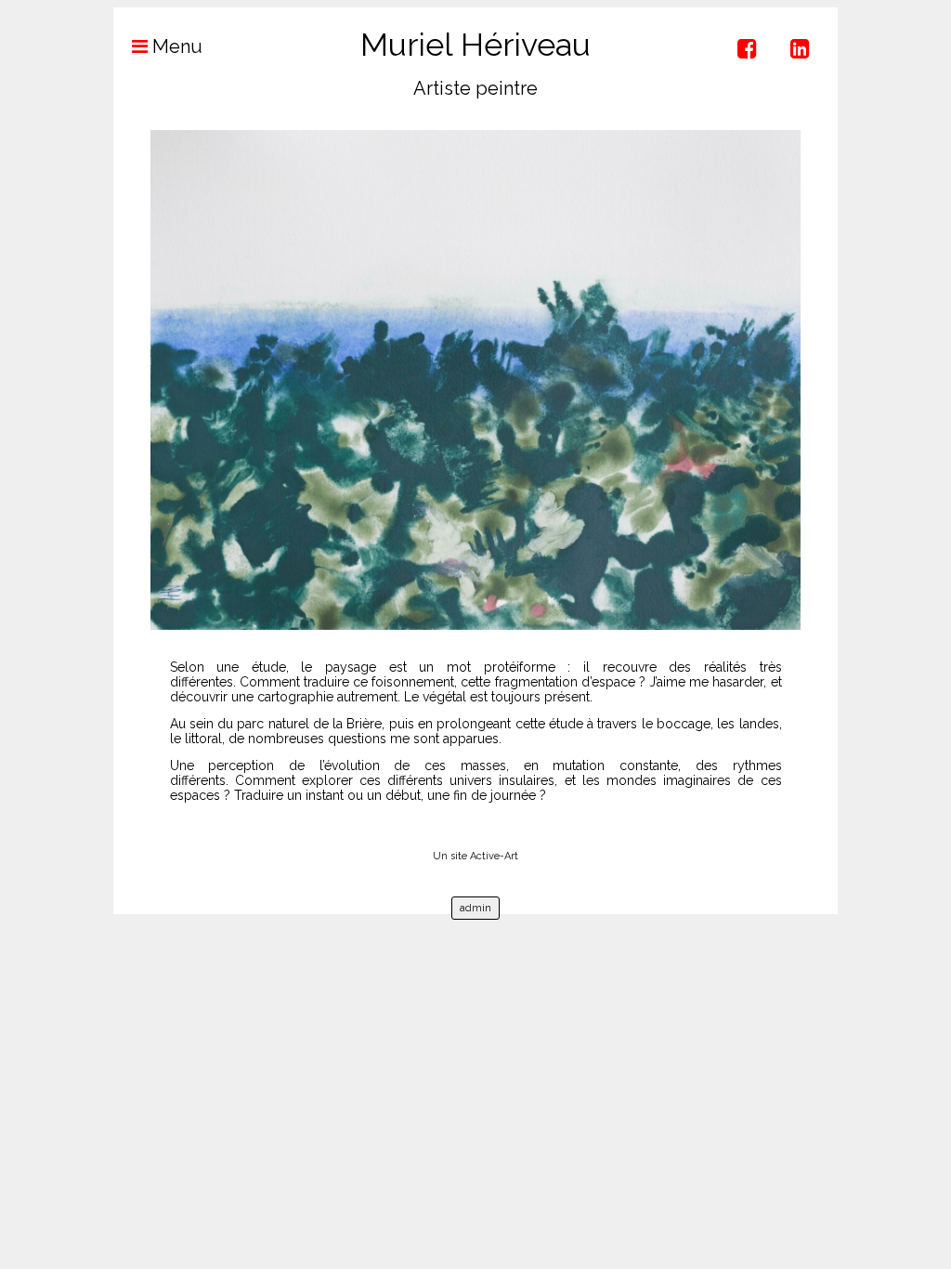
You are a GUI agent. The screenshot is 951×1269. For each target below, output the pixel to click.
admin (475, 908)
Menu (175, 46)
